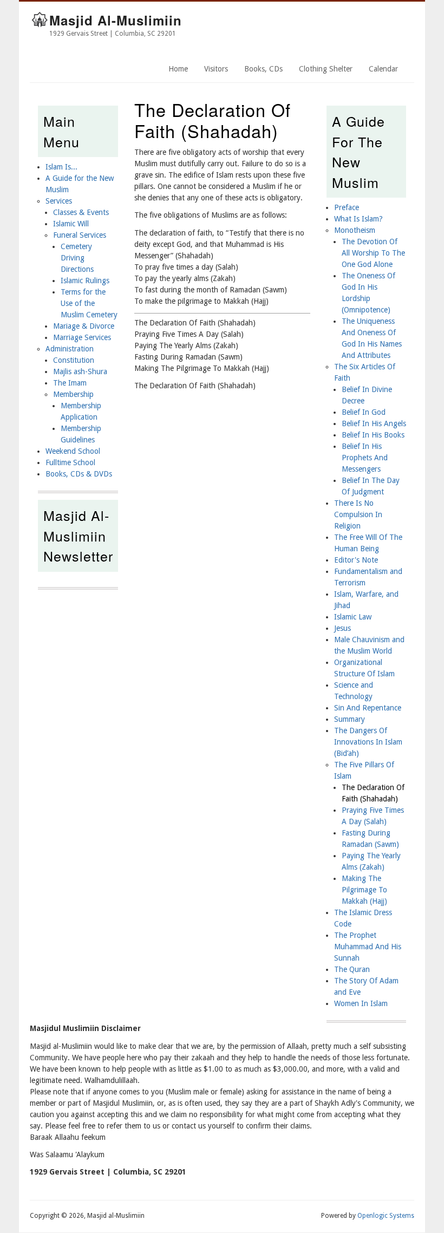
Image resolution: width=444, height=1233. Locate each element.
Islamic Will (71, 223)
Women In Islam (361, 1003)
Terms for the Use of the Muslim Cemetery (89, 303)
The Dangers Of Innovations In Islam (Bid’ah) (368, 742)
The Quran (352, 969)
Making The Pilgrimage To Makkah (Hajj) (364, 889)
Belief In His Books (373, 434)
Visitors (216, 68)
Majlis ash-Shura (80, 371)
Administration (69, 348)
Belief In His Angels (374, 423)
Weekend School (72, 451)
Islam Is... (61, 166)
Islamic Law (352, 616)
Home (178, 68)
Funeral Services (79, 235)
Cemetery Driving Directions (77, 257)
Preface (346, 207)
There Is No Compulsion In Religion (358, 514)
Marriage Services (82, 337)
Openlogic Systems (385, 1215)
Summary (349, 719)
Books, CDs (263, 68)
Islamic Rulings (85, 280)
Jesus (342, 628)
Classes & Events (81, 212)
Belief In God (364, 412)
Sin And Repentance (367, 707)
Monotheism (354, 230)
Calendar (383, 68)
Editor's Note (356, 560)
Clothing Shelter (325, 68)
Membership (73, 394)
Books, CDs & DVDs (78, 473)
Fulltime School (70, 462)
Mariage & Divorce (83, 326)
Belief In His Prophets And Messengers (365, 457)
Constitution (73, 360)
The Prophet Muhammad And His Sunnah (367, 946)
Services (58, 201)
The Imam (70, 383)
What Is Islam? (358, 218)
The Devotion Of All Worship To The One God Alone (373, 253)
